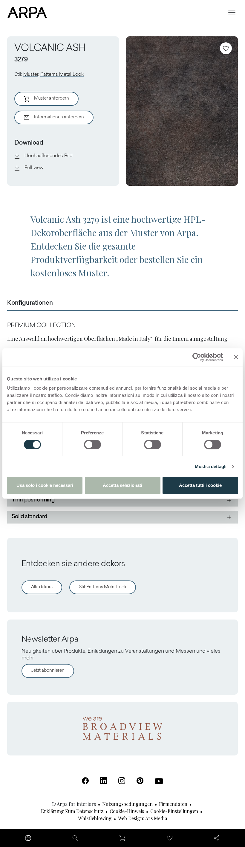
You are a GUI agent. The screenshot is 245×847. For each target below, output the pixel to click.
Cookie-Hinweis (127, 811)
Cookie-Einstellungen (174, 811)
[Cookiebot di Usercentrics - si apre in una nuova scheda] (197, 357)
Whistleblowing (95, 818)
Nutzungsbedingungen (127, 804)
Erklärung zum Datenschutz (72, 811)
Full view (34, 167)
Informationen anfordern (59, 117)
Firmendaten (173, 804)
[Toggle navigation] (232, 12)
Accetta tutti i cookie (200, 485)
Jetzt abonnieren (48, 670)
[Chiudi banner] (236, 357)
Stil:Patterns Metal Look (102, 587)
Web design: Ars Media (142, 818)
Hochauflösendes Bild (48, 156)
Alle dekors (42, 587)
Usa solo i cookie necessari (44, 485)
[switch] (92, 444)
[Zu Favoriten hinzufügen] (226, 48)
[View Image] (182, 111)
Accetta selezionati (122, 485)
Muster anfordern (51, 98)
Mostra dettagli (211, 466)
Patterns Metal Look (62, 74)
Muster (30, 74)
